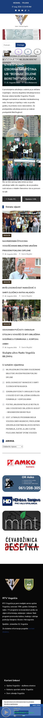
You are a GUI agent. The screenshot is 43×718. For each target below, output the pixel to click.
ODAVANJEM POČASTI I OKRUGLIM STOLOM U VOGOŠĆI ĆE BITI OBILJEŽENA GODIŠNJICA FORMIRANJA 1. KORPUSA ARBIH (23, 395)
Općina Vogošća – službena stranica (21, 686)
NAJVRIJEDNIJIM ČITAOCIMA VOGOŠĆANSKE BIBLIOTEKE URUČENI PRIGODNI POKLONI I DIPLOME (19, 246)
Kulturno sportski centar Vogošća (20, 689)
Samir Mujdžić (27, 254)
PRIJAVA (25, 3)
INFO (6, 54)
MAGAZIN (7, 235)
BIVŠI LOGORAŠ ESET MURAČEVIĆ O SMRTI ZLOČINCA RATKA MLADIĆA (22, 384)
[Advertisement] (21, 34)
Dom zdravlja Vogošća (15, 693)
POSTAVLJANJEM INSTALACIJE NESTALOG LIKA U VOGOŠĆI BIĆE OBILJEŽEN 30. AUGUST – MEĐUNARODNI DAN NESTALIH (23, 408)
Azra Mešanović (31, 83)
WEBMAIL (16, 3)
